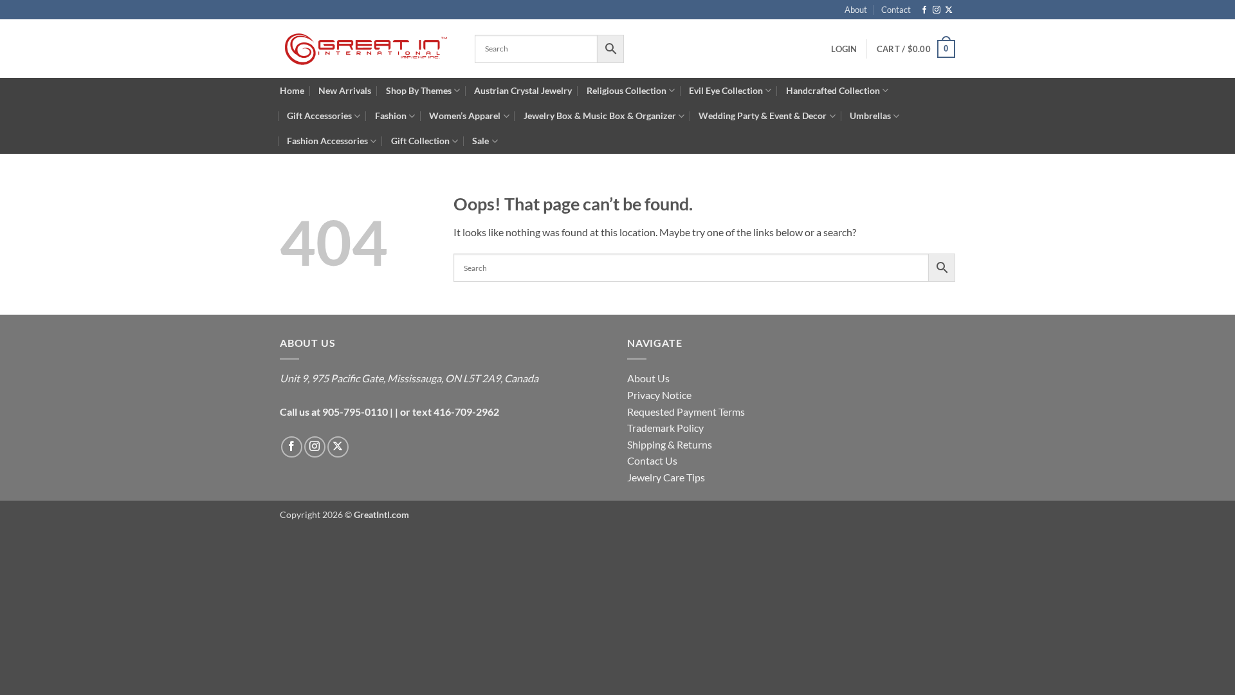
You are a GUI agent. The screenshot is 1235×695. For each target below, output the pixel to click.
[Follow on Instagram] (936, 10)
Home (292, 90)
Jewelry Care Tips (666, 477)
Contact (896, 10)
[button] (916, 49)
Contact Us (652, 460)
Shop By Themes (419, 90)
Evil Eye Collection (726, 90)
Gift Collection (420, 140)
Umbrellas (870, 115)
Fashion (391, 115)
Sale (480, 140)
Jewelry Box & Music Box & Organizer (600, 115)
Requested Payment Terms (686, 411)
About (856, 10)
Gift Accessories (319, 115)
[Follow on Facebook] (924, 10)
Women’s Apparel (464, 115)
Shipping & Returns (669, 444)
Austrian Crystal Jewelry (523, 90)
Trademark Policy (665, 428)
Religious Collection (626, 90)
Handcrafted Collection (833, 90)
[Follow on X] (949, 10)
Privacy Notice (659, 395)
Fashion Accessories (327, 140)
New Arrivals (344, 90)
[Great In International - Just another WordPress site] (367, 49)
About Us (648, 378)
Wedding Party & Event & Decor (763, 115)
